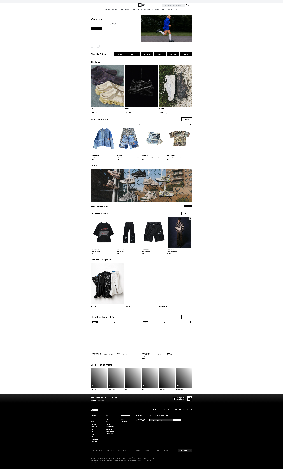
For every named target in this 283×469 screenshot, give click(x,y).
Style (92, 419)
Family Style (94, 441)
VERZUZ (93, 434)
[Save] (114, 124)
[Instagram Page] (176, 409)
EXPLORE (107, 9)
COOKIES (165, 450)
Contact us (124, 421)
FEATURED (114, 9)
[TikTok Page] (187, 409)
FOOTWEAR (147, 9)
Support (108, 424)
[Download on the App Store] (178, 399)
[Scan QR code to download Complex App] (189, 398)
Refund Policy (109, 429)
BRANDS (139, 9)
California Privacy (123, 450)
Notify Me (177, 420)
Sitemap (157, 450)
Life (92, 431)
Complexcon (94, 439)
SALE (177, 9)
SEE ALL (187, 119)
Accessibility (147, 450)
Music (92, 421)
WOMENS (127, 9)
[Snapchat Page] (184, 409)
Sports (92, 429)
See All (188, 365)
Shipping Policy (110, 426)
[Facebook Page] (164, 409)
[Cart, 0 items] (191, 5)
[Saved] (186, 5)
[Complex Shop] (141, 5)
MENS (121, 9)
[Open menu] (92, 5)
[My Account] (189, 5)
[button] (141, 27)
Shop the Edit (96, 28)
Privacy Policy (173, 422)
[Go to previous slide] (92, 46)
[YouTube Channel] (180, 409)
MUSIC (163, 9)
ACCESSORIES (155, 9)
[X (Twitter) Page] (168, 409)
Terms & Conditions (96, 450)
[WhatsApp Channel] (172, 409)
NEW (134, 9)
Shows (92, 436)
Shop (107, 419)
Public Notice (136, 450)
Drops (107, 421)
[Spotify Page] (191, 409)
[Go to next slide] (98, 46)
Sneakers (93, 424)
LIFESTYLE (170, 9)
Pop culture (94, 426)
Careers (123, 419)
